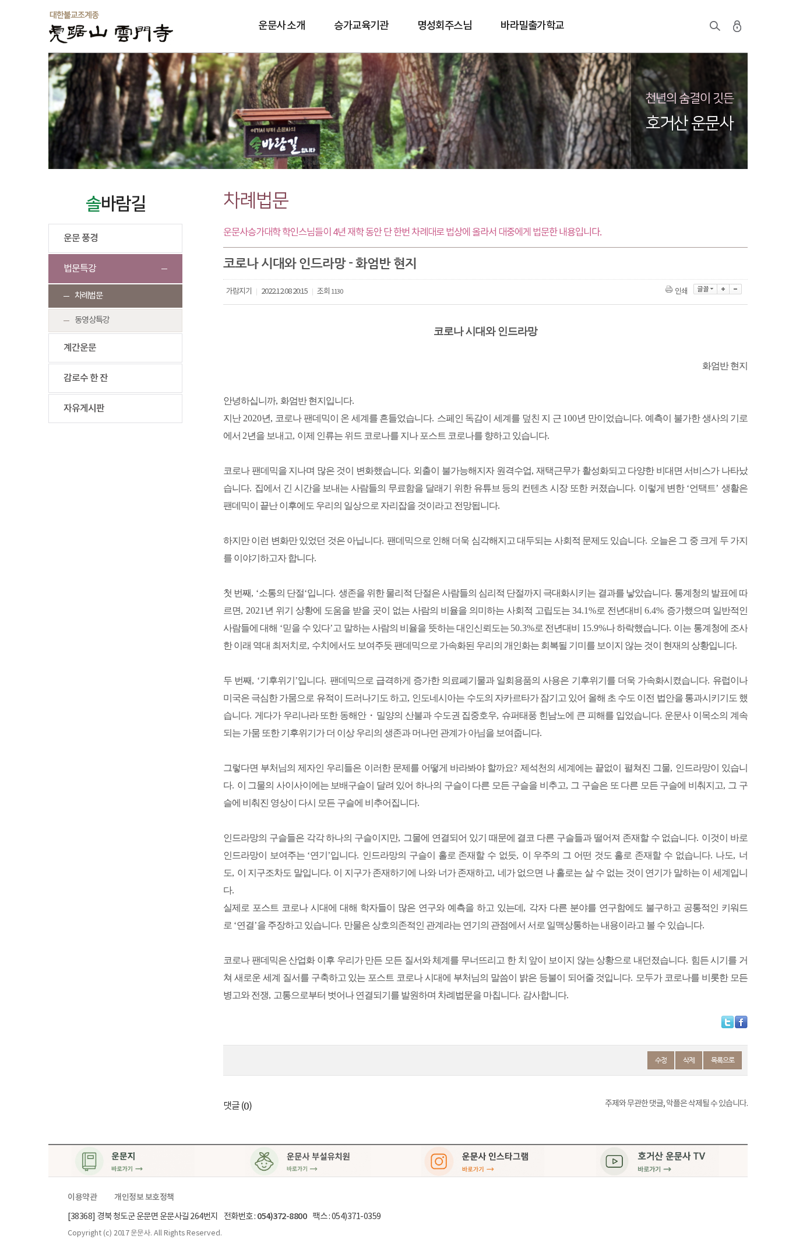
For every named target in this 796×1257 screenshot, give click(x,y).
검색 (715, 26)
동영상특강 (92, 320)
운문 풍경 (81, 238)
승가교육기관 (361, 26)
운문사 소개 (281, 26)
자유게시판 (84, 408)
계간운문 (80, 348)
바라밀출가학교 (532, 26)
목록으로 (722, 1060)
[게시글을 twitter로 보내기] (727, 1022)
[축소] (736, 289)
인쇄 (681, 291)
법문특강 (80, 268)
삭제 (689, 1060)
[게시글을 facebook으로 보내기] (741, 1022)
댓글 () (237, 1106)
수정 (661, 1060)
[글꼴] (705, 289)
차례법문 (89, 296)
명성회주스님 (444, 26)
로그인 (737, 26)
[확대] (723, 289)
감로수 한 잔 (86, 378)
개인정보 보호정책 (144, 1197)
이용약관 (82, 1197)
